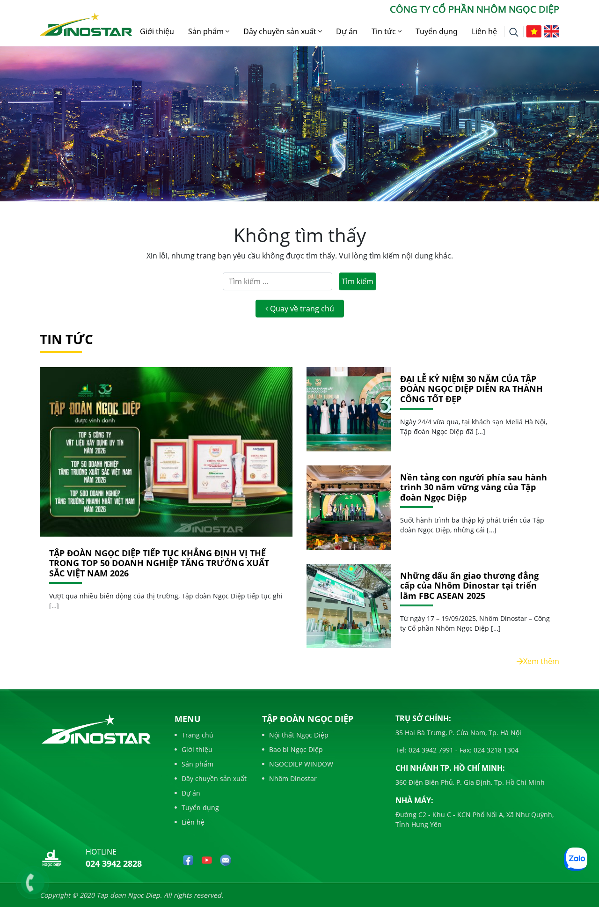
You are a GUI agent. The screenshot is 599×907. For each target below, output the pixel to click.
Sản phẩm (207, 31)
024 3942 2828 (114, 863)
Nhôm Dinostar (293, 778)
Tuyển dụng (437, 31)
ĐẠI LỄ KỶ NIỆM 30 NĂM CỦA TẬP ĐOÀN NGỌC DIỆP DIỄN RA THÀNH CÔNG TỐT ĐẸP (471, 389)
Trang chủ (197, 734)
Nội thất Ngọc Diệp (299, 734)
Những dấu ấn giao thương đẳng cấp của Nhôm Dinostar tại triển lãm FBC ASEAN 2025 (469, 586)
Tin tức (385, 31)
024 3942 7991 (430, 749)
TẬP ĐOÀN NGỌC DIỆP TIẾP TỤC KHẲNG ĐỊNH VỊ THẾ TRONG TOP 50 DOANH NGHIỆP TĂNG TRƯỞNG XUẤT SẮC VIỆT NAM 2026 (159, 563)
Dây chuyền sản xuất (280, 31)
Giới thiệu (157, 31)
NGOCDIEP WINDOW (301, 764)
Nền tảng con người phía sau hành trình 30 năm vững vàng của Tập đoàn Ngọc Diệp (473, 487)
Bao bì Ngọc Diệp (296, 749)
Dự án (347, 31)
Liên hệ (484, 31)
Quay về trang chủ (301, 308)
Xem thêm (541, 661)
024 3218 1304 (495, 749)
